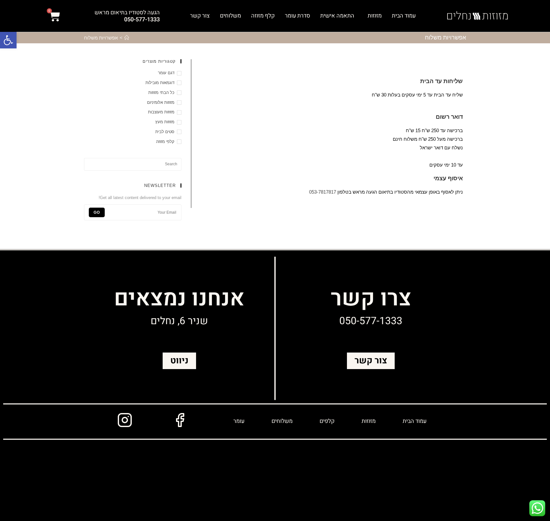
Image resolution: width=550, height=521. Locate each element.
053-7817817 (323, 192)
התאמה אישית (337, 15)
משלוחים (230, 15)
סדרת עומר (297, 15)
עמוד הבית (404, 15)
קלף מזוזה (263, 15)
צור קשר (200, 15)
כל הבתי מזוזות (161, 92)
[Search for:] (132, 163)
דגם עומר (166, 72)
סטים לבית (164, 131)
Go (97, 212)
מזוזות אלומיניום (160, 102)
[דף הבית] (126, 37)
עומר (238, 421)
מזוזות (375, 15)
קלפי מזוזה (165, 141)
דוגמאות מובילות (159, 82)
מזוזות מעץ (164, 121)
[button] (8, 40)
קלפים (327, 421)
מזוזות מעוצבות (161, 112)
